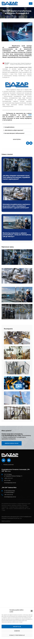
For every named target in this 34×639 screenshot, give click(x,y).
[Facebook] (9, 460)
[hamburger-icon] (30, 3)
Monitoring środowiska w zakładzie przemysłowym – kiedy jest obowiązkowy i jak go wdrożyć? (17, 234)
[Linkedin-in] (3, 460)
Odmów (17, 631)
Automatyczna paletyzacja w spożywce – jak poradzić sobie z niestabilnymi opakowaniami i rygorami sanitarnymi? (17, 206)
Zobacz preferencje (17, 635)
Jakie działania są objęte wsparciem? (13, 130)
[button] (31, 611)
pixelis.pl (8, 521)
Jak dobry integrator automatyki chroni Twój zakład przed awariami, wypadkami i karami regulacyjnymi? (16, 177)
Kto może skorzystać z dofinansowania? (14, 133)
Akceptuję (17, 626)
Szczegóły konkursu (9, 127)
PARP (30, 115)
